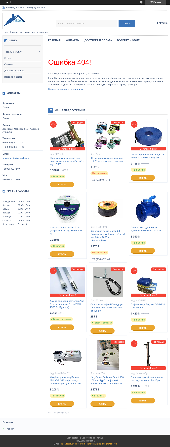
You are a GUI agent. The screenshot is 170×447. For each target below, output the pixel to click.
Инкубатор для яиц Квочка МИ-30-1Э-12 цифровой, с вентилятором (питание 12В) (66, 380)
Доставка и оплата (14, 70)
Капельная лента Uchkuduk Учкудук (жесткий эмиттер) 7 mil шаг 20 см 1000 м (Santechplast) (107, 236)
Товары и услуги (13, 51)
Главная (54, 40)
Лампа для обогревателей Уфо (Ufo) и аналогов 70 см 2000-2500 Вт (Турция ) (67, 304)
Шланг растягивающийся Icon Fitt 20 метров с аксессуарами (106, 159)
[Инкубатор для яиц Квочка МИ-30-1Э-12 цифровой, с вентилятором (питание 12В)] (67, 355)
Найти (127, 23)
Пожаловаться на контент (72, 444)
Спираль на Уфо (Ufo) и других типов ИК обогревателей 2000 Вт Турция (107, 307)
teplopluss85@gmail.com (15, 158)
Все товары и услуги (58, 412)
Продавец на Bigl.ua (85, 441)
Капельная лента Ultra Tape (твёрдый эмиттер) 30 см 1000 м (66, 230)
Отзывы (8, 64)
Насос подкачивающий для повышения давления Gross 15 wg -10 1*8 (67, 161)
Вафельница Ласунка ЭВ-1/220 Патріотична (148, 306)
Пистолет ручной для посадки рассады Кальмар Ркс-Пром (147, 379)
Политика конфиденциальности (101, 444)
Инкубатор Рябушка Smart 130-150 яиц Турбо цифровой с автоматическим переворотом (107, 380)
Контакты (73, 40)
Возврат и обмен (13, 76)
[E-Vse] (29, 21)
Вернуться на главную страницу (65, 89)
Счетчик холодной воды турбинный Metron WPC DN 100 (148, 229)
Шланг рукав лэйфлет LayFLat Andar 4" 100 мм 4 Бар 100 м (147, 156)
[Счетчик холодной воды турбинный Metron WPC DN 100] (148, 208)
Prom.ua (99, 438)
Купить (62, 185)
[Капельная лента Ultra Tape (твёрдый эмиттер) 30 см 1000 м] (67, 208)
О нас (7, 58)
